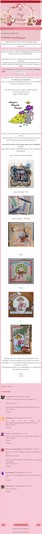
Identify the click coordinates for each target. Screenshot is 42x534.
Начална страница (21, 525)
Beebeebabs (10, 486)
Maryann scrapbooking (13, 449)
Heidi (26, 192)
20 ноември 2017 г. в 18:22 (22, 418)
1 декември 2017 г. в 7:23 (23, 472)
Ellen (21, 254)
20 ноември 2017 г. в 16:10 (21, 396)
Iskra (20, 321)
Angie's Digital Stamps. (29, 90)
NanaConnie (10, 418)
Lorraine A (9, 396)
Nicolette (27, 218)
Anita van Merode (26, 155)
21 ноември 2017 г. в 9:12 (19, 433)
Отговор (8, 412)
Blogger (26, 532)
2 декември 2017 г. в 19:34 (23, 486)
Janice (8, 433)
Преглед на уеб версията (21, 528)
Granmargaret (10, 472)
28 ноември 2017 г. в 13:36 (30, 449)
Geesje (20, 288)
